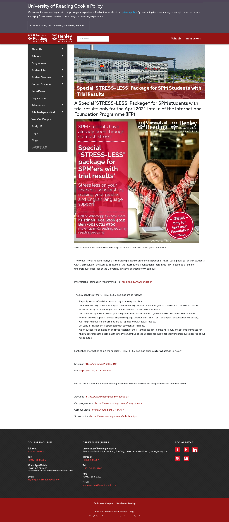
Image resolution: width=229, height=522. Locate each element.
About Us (36, 49)
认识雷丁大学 (39, 147)
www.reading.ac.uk (118, 516)
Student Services (41, 77)
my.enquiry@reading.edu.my (44, 479)
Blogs (34, 140)
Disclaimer (105, 516)
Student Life (38, 70)
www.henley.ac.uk (134, 516)
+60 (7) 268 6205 (37, 459)
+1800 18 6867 (36, 451)
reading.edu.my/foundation (137, 281)
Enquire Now (38, 98)
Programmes (38, 63)
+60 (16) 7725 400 (37, 468)
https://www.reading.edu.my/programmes (118, 403)
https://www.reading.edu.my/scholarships (113, 416)
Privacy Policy (93, 516)
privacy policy (129, 12)
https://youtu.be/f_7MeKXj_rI (108, 409)
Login (34, 133)
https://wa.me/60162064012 (101, 363)
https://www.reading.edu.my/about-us (107, 396)
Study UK (36, 126)
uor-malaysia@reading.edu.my (99, 485)
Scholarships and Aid (43, 112)
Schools (36, 56)
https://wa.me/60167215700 (95, 370)
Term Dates (38, 91)
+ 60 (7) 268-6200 (92, 468)
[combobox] (93, 39)
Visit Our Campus (41, 119)
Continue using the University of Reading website (57, 25)
